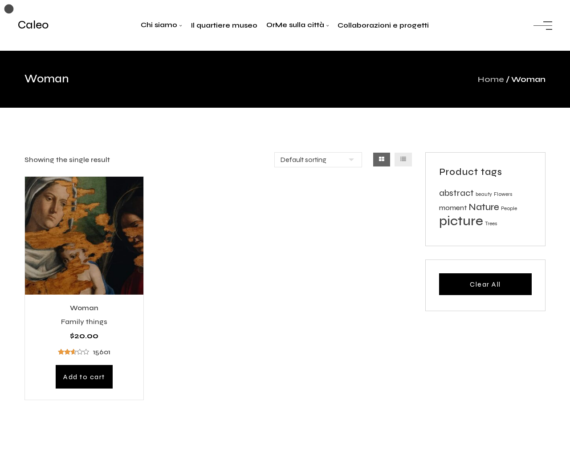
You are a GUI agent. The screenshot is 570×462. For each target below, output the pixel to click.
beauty (484, 194)
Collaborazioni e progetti (383, 25)
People (509, 208)
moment (453, 208)
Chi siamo (159, 24)
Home (491, 79)
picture (461, 221)
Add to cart (84, 377)
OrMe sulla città (295, 24)
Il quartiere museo (224, 25)
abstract (456, 193)
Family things (84, 321)
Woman (84, 308)
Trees (491, 224)
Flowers (503, 194)
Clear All (485, 284)
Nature (483, 207)
